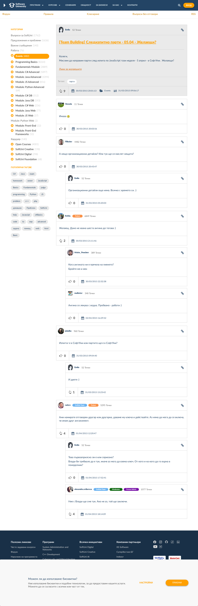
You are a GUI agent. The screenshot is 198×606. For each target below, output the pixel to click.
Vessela (68, 104)
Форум (6, 14)
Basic (15, 235)
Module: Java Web (28, 110)
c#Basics (39, 215)
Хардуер (19, 139)
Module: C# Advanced (31, 72)
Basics (15, 188)
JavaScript (42, 181)
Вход (189, 5)
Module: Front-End (28, 125)
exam (32, 174)
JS (42, 194)
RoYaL (68, 216)
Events (22, 56)
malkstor (78, 293)
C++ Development (51, 554)
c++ (27, 201)
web (37, 229)
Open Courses (27, 144)
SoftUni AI (84, 557)
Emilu (67, 30)
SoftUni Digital (26, 154)
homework (17, 181)
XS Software (122, 547)
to (23, 222)
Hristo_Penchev (81, 253)
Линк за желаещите (70, 69)
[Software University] (17, 5)
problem (16, 201)
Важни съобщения (24, 45)
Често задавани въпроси (23, 547)
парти (72, 82)
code (15, 222)
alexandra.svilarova (83, 489)
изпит (30, 181)
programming (19, 194)
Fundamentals (30, 188)
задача (16, 229)
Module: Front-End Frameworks (25, 132)
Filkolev (68, 142)
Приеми (177, 583)
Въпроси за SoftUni (25, 35)
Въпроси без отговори (145, 14)
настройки (146, 583)
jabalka (68, 331)
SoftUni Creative (27, 149)
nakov (68, 405)
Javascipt (26, 215)
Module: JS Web (26, 115)
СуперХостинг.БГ (124, 552)
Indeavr (120, 557)
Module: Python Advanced (29, 89)
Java (23, 174)
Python (33, 194)
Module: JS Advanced (30, 82)
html (46, 229)
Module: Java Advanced (32, 77)
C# (14, 174)
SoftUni (43, 208)
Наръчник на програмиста (24, 557)
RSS (193, 14)
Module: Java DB (27, 100)
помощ (27, 229)
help (15, 215)
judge (43, 188)
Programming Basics (30, 62)
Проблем (31, 208)
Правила (48, 14)
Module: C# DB (27, 95)
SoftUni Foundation (28, 159)
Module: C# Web (27, 105)
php (35, 201)
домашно (17, 208)
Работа (17, 50)
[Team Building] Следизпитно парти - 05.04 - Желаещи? (107, 42)
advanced (42, 222)
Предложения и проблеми (30, 40)
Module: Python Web (24, 121)
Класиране (93, 14)
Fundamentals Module (31, 67)
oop (30, 222)
